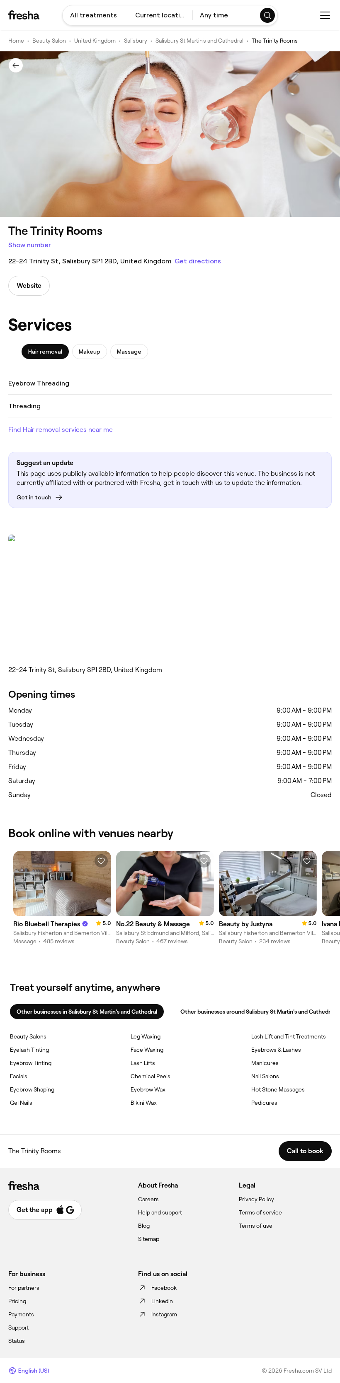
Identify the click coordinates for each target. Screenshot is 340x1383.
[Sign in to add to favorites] (101, 860)
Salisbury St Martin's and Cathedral (199, 40)
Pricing (17, 1301)
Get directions (198, 261)
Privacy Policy (256, 1199)
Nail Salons (265, 1076)
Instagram (164, 1314)
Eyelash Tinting (29, 1049)
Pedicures (264, 1102)
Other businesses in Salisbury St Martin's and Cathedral (87, 1011)
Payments (21, 1314)
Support (18, 1327)
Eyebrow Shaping (32, 1089)
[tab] (45, 351)
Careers (148, 1199)
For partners (23, 1287)
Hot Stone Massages (278, 1089)
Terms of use (255, 1225)
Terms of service (260, 1212)
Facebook (164, 1287)
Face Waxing (147, 1049)
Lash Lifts (143, 1063)
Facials (18, 1076)
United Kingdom (95, 40)
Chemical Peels (150, 1076)
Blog (144, 1225)
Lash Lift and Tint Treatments (288, 1036)
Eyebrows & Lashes (276, 1049)
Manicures (265, 1063)
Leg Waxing (145, 1036)
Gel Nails (21, 1102)
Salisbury (135, 40)
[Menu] (325, 15)
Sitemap (148, 1239)
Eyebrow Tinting (30, 1063)
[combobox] (95, 15)
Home (16, 40)
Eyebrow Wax (148, 1089)
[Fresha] (23, 15)
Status (16, 1340)
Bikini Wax (144, 1102)
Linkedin (162, 1301)
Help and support (160, 1212)
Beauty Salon (49, 40)
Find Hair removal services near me (60, 429)
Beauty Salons (28, 1036)
